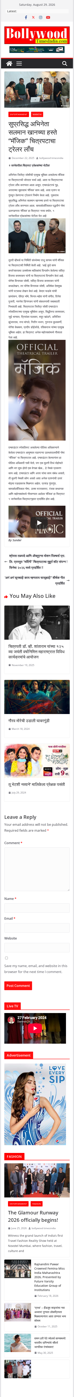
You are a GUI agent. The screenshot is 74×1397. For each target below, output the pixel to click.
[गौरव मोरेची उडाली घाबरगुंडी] (36, 683)
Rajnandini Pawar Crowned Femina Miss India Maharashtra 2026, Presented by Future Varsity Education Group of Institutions (49, 1277)
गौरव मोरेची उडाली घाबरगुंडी (29, 720)
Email (9, 918)
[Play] (39, 523)
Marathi (37, 114)
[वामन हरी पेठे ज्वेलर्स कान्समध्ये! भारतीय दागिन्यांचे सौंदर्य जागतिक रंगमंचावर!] (17, 1346)
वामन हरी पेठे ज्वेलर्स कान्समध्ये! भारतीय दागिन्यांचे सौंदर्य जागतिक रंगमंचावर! (50, 1342)
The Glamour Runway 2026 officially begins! (33, 1216)
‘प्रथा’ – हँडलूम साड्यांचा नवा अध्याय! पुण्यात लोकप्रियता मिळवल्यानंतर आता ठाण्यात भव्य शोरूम (50, 1314)
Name (10, 898)
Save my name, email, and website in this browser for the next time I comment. (35, 969)
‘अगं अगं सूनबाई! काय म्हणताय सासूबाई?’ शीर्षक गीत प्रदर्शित (35, 580)
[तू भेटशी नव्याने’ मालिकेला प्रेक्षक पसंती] (36, 746)
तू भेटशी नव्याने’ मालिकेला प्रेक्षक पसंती (36, 784)
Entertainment (18, 114)
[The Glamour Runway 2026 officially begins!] (36, 1180)
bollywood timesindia (51, 158)
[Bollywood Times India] (9, 63)
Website (10, 938)
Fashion (36, 1203)
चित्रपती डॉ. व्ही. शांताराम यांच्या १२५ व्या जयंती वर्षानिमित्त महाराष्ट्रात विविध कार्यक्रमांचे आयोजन (36, 652)
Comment (13, 843)
